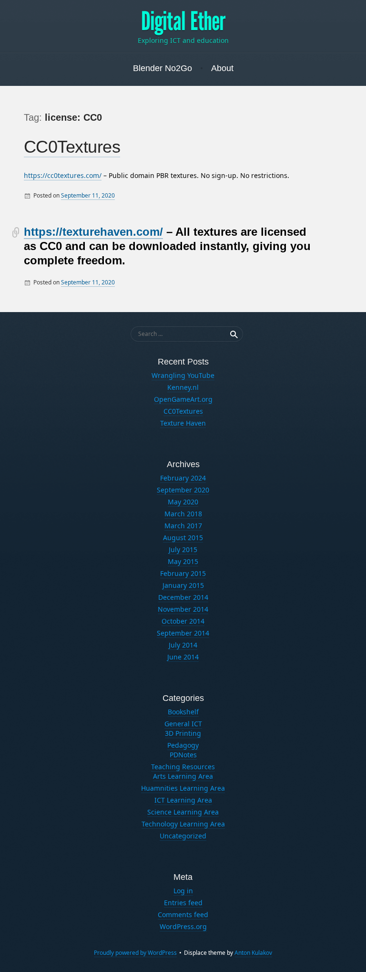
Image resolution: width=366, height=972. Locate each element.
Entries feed (183, 902)
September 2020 (183, 489)
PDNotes (183, 754)
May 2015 (183, 561)
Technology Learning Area (183, 823)
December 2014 (183, 597)
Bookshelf (183, 711)
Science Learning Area (183, 811)
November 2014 (183, 609)
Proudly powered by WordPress (135, 953)
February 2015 (183, 573)
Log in (183, 890)
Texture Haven (183, 423)
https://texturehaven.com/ (93, 231)
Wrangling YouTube (183, 375)
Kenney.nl (183, 387)
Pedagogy (183, 745)
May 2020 (183, 501)
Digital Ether (183, 21)
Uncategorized (183, 835)
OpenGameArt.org (183, 399)
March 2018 (183, 513)
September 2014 (183, 633)
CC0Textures (72, 147)
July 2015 (183, 549)
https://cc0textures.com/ (63, 175)
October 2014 (183, 621)
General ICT (183, 723)
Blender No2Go (162, 68)
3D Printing (183, 733)
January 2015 (183, 585)
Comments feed (183, 914)
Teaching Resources (183, 766)
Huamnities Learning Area (183, 788)
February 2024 (183, 477)
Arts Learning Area (183, 776)
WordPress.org (183, 926)
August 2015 (183, 537)
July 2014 (183, 644)
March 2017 (183, 525)
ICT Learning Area (183, 800)
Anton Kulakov (253, 953)
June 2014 (183, 656)
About (222, 68)
